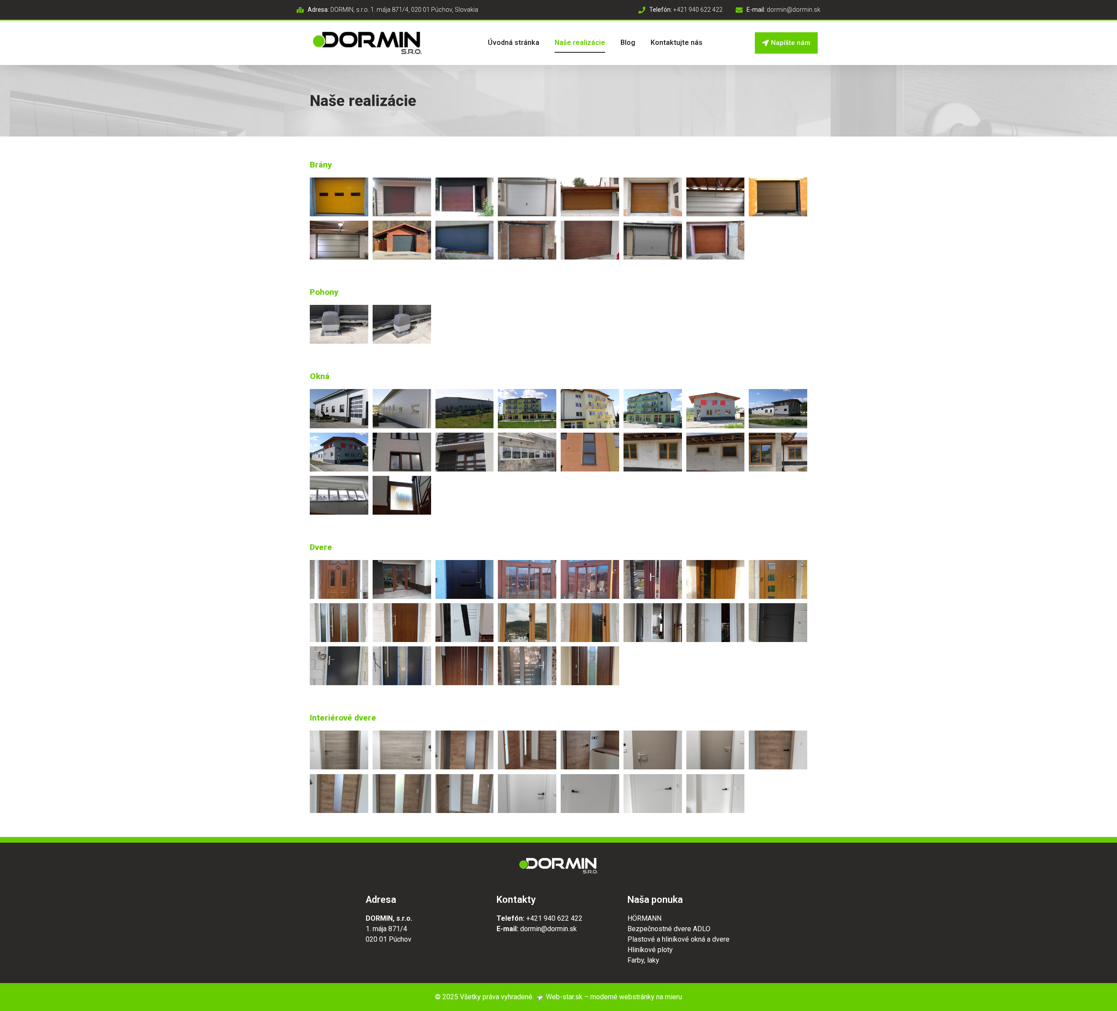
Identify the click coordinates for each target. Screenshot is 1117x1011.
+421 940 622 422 (554, 918)
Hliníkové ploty (650, 950)
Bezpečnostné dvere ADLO (668, 929)
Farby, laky (643, 960)
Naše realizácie (580, 42)
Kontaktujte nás (676, 42)
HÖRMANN (644, 918)
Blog (627, 42)
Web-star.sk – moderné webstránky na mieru (613, 997)
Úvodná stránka (513, 42)
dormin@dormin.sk (548, 929)
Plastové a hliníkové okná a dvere (678, 939)
